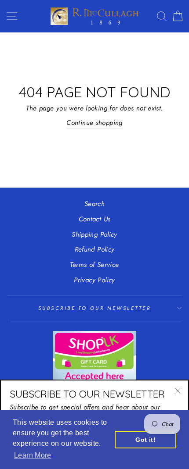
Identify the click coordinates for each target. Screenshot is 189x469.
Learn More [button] (32, 455)
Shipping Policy (94, 234)
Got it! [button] (145, 439)
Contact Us (95, 219)
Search (94, 204)
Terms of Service (94, 265)
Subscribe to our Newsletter (94, 308)
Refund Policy (95, 249)
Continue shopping (94, 123)
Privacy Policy (94, 280)
